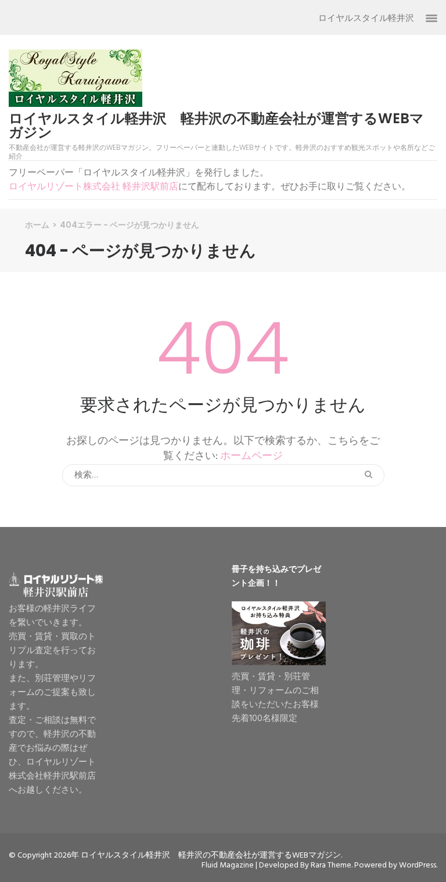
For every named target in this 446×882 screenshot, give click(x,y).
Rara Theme (331, 865)
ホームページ (251, 456)
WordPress (417, 865)
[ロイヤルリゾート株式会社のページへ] (56, 595)
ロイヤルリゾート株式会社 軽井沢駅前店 (93, 187)
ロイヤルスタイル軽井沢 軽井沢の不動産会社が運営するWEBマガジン (216, 125)
